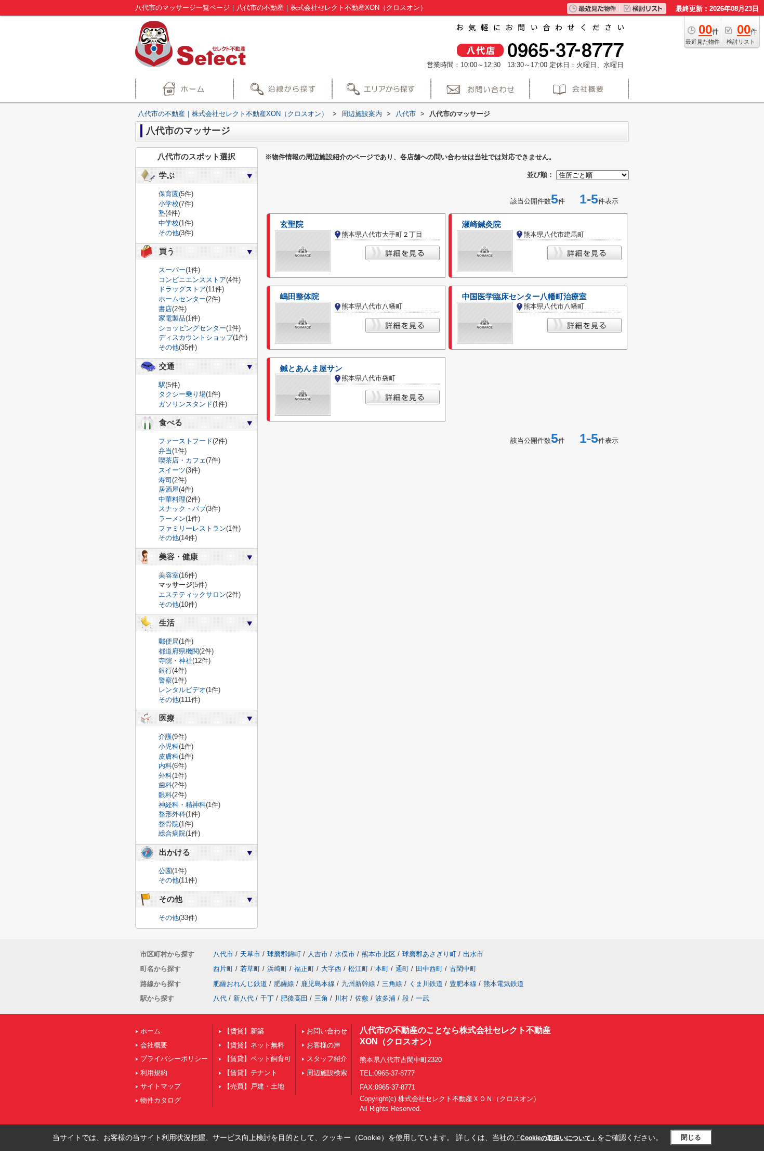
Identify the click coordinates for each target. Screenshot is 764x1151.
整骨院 (169, 824)
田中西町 (429, 969)
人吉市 (318, 954)
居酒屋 (169, 489)
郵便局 (169, 641)
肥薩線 (284, 984)
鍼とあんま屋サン (311, 368)
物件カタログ (160, 1100)
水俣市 (345, 954)
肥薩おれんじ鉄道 (240, 984)
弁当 (165, 451)
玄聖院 (292, 224)
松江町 (358, 969)
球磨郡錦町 (284, 954)
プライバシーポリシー (174, 1059)
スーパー (172, 270)
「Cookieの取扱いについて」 (555, 1138)
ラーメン (172, 518)
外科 (165, 775)
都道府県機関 (179, 651)
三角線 (392, 984)
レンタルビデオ (182, 690)
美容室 (169, 575)
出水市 (473, 954)
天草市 (250, 954)
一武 (422, 998)
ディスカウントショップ (196, 337)
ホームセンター (182, 299)
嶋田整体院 (299, 296)
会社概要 (153, 1045)
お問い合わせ (327, 1031)
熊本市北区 (379, 954)
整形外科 (172, 814)
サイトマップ (160, 1086)
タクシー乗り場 (182, 394)
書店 (165, 309)
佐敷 (361, 998)
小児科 (169, 746)
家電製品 (172, 318)
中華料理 (172, 499)
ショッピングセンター (192, 328)
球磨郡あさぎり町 (429, 954)
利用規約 (153, 1073)
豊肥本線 (463, 984)
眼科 (165, 795)
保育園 (169, 194)
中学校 (169, 223)
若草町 (250, 969)
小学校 (169, 204)
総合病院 (172, 833)
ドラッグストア (182, 289)
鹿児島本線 (318, 984)
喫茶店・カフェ (182, 460)
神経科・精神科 (182, 805)
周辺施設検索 (327, 1073)
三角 (321, 998)
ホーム (150, 1031)
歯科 (165, 785)
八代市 (223, 954)
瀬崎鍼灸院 (481, 224)
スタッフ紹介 (327, 1059)
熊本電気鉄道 (503, 984)
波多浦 (385, 998)
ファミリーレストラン (192, 528)
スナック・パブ (182, 509)
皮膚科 (169, 756)
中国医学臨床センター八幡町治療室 (524, 296)
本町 (382, 969)
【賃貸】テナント (250, 1073)
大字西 (331, 969)
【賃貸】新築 (243, 1031)
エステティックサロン (192, 594)
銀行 (165, 670)
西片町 (223, 969)
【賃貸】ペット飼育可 (257, 1059)
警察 (165, 680)
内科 (165, 766)
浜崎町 (277, 969)
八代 (220, 998)
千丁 (267, 998)
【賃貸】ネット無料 (253, 1045)
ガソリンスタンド (186, 404)
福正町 (304, 969)
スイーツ (172, 470)
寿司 (165, 480)
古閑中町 (463, 969)
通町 (402, 969)
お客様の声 (323, 1045)
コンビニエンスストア (192, 280)
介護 (165, 736)
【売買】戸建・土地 (253, 1086)
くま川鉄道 (426, 984)
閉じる (691, 1137)
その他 (169, 233)
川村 (341, 998)
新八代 (243, 998)
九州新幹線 (358, 984)
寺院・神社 (175, 660)
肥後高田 (294, 998)
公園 (165, 871)
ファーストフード (186, 441)
